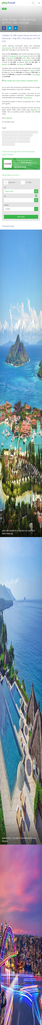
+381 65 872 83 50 (20, 167)
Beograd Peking (25, 135)
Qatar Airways (8, 144)
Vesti (4, 9)
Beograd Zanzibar (10, 141)
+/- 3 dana (28, 182)
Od (5, 187)
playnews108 (24, 141)
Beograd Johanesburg (28, 132)
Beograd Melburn (10, 135)
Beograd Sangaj (9, 138)
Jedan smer (12, 182)
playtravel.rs (34, 110)
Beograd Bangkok (10, 132)
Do (5, 196)
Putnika (6, 205)
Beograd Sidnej (23, 138)
